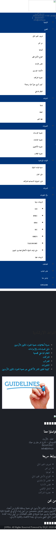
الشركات (46, 357)
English (44, 285)
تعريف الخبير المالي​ (38, 36)
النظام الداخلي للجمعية (41, 353)
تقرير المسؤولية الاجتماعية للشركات (33, 181)
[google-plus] (50, 423)
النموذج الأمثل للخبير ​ (37, 57)
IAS (36, 209)
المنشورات (45, 365)
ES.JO (45, 527)
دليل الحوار (40, 174)
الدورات (45, 188)
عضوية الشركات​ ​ (38, 77)
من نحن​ (40, 43)
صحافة (41, 112)
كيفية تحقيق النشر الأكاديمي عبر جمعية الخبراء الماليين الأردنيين (25, 369)
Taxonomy (32, 243)
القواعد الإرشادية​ (43, 160)
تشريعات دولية (39, 202)
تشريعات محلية (39, 257)
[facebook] (55, 423)
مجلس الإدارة (39, 64)
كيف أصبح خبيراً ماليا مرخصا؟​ (34, 84)
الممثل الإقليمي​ (45, 489)
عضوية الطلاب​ (38, 153)
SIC (36, 229)
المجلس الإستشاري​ (44, 481)
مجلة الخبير (40, 119)
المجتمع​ (46, 29)
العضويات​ (45, 126)
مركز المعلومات (44, 195)
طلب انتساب (44, 271)
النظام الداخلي (39, 91)
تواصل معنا (45, 278)
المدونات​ (45, 98)
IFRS (35, 223)
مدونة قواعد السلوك (37, 167)
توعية (41, 105)
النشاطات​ (45, 264)
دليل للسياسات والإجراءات (38, 349)
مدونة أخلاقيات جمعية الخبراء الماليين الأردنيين (31, 345)
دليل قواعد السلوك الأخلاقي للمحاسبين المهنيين (24, 250)
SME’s (35, 236)
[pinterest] (45, 423)
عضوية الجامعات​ (38, 140)
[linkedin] (48, 423)
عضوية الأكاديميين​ (38, 147)
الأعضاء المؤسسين (38, 70)
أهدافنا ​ (40, 50)
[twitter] (53, 423)
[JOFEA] (42, 11)
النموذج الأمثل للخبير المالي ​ (41, 476)
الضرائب (46, 361)
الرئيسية (46, 22)
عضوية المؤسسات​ (38, 133)
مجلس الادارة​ (46, 485)
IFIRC (35, 216)
